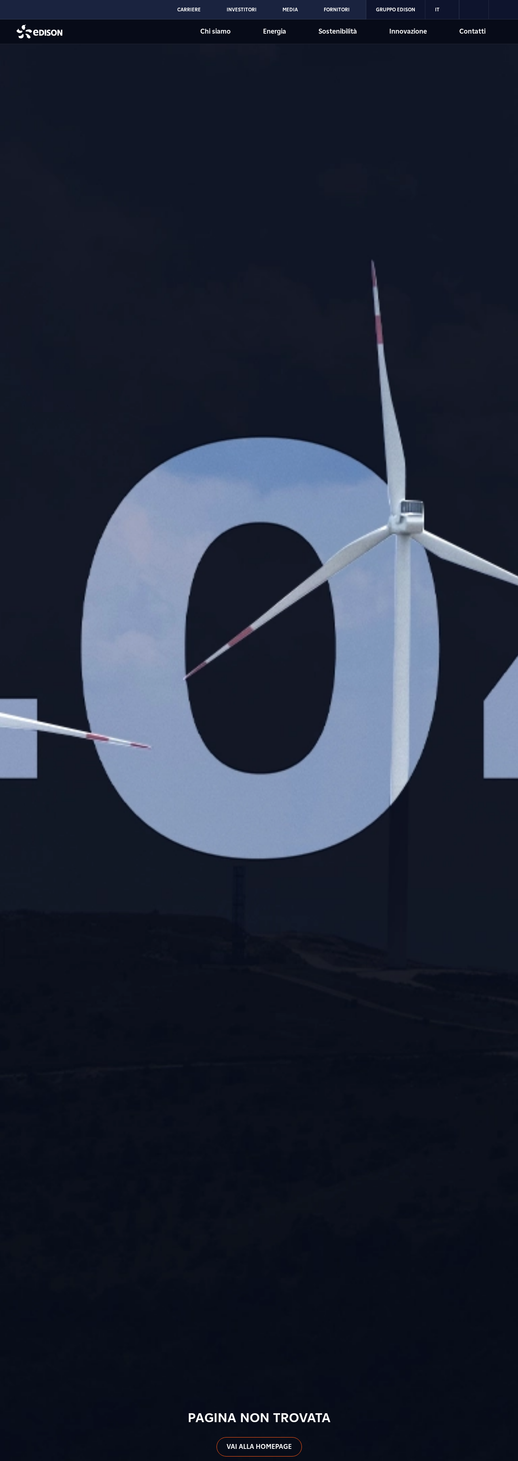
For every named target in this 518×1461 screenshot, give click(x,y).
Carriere (189, 9)
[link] (474, 9)
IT (437, 9)
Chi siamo (215, 31)
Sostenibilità (337, 31)
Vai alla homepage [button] (259, 1446)
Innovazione (408, 31)
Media (290, 9)
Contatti (472, 31)
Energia (274, 31)
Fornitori (337, 9)
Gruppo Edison (395, 9)
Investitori (242, 9)
